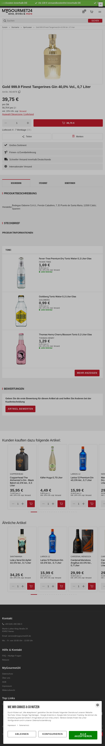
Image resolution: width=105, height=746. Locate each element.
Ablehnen (22, 734)
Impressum (12, 725)
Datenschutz (24, 725)
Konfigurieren (52, 734)
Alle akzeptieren (83, 735)
